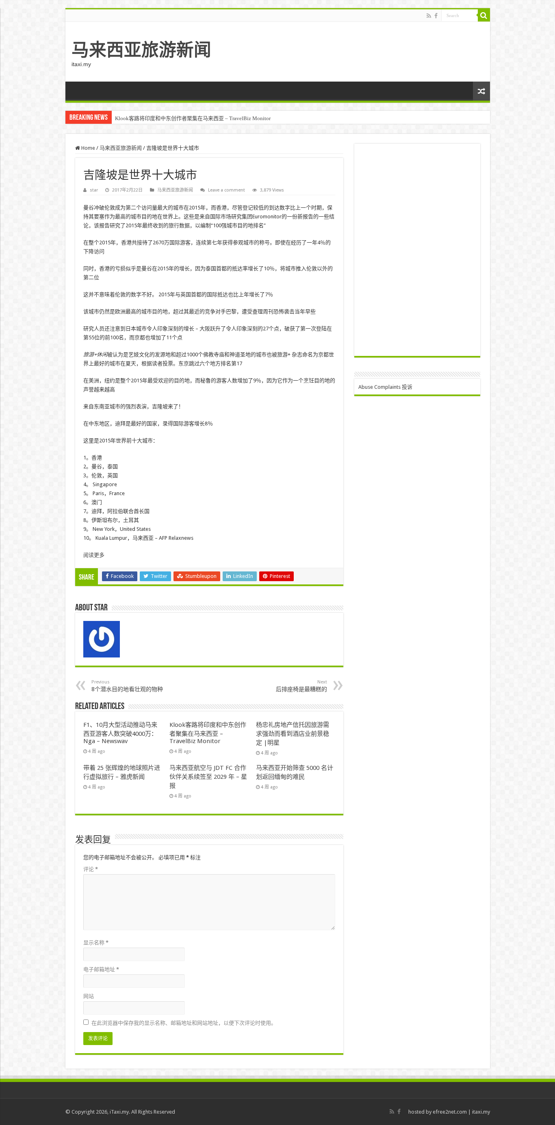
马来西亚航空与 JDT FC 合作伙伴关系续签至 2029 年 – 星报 (208, 776)
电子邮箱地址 (101, 969)
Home (87, 148)
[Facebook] (436, 16)
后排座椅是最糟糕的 (301, 685)
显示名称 (95, 943)
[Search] (484, 15)
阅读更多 (93, 555)
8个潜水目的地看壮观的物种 (127, 685)
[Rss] (429, 16)
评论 (90, 869)
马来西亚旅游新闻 (141, 50)
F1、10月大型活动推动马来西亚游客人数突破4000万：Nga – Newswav (120, 733)
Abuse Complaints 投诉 (385, 387)
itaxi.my (481, 1112)
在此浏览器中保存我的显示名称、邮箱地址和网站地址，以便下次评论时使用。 (183, 1023)
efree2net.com (450, 1112)
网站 (88, 996)
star (94, 190)
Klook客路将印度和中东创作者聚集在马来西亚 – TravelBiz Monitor (193, 118)
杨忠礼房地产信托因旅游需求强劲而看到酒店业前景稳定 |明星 (292, 733)
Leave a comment (226, 190)
